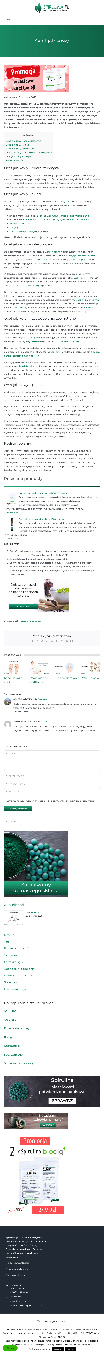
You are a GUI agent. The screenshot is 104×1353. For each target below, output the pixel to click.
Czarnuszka (12, 1045)
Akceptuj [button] (58, 1349)
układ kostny (20, 307)
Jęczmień (10, 955)
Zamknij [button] (70, 1349)
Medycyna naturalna (18, 975)
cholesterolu (41, 259)
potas (43, 216)
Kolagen (10, 1037)
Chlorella (10, 1019)
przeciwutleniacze (19, 223)
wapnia (88, 307)
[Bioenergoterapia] (64, 661)
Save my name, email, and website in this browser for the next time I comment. (50, 801)
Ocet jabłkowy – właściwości (21, 148)
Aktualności (14, 905)
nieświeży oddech (27, 366)
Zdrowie (24, 621)
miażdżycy (79, 259)
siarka (86, 216)
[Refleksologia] (90, 661)
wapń (50, 216)
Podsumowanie (14, 160)
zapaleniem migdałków (25, 356)
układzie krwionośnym (86, 300)
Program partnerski (17, 1269)
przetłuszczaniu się (68, 341)
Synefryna (11, 982)
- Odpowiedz (42, 699)
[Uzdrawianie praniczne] (39, 661)
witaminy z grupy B (50, 219)
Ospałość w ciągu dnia (19, 968)
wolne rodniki (81, 278)
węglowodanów (53, 252)
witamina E (83, 219)
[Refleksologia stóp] (13, 661)
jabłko (67, 201)
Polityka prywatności (17, 1263)
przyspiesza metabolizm (82, 255)
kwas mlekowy (17, 231)
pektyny (13, 227)
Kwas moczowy (36, 912)
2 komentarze (36, 621)
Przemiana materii (16, 948)
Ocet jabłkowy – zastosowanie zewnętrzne (29, 152)
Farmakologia (13, 962)
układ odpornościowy (27, 285)
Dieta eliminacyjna (16, 989)
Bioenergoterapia (67, 678)
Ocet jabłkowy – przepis (18, 156)
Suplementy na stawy (19, 1063)
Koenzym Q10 (13, 1054)
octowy (31, 231)
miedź (78, 216)
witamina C (68, 219)
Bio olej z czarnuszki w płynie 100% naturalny (43, 519)
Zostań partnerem (16, 1275)
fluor (56, 216)
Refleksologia (90, 678)
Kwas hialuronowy (16, 1028)
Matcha (9, 935)
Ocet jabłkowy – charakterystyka (23, 141)
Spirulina (10, 1010)
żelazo (70, 216)
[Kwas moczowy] (14, 918)
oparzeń (54, 352)
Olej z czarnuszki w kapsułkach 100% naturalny (44, 493)
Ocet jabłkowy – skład (17, 145)
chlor (63, 216)
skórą (32, 337)
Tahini (8, 941)
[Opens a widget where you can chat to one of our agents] (10, 1348)
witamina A (32, 219)
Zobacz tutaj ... (13, 512)
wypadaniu (33, 341)
